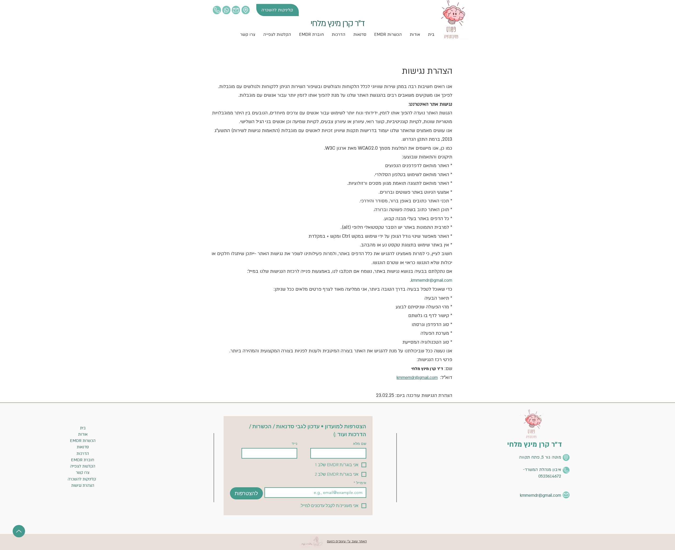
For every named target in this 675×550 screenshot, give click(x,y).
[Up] (19, 531)
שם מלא (359, 443)
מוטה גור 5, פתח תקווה (540, 457)
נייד (294, 443)
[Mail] (236, 10)
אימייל (360, 483)
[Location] (217, 10)
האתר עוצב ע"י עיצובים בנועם (347, 541)
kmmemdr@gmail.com (431, 280)
